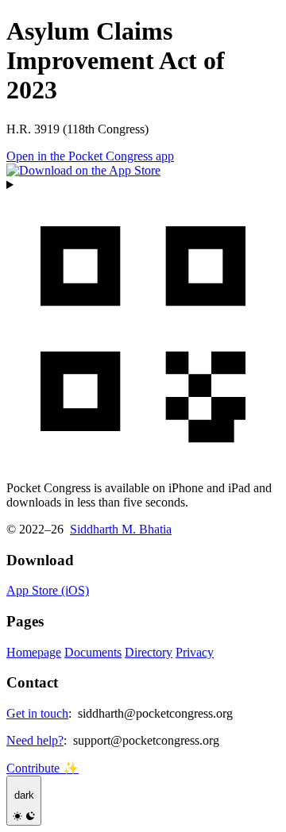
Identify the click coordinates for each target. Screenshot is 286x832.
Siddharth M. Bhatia (121, 529)
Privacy (195, 652)
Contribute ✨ (42, 768)
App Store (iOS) (47, 590)
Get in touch (37, 713)
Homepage (33, 652)
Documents (93, 652)
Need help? (35, 740)
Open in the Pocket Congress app (90, 156)
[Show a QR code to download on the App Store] (143, 323)
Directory (148, 652)
